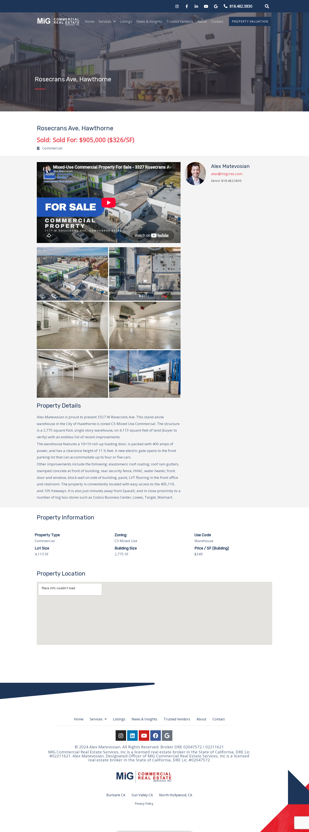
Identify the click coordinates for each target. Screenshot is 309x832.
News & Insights (149, 21)
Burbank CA (115, 795)
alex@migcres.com (226, 173)
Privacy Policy (144, 804)
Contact (217, 21)
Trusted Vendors (179, 21)
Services (105, 21)
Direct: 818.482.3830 (226, 180)
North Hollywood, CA (175, 795)
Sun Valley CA (142, 795)
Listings (126, 21)
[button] (267, 6)
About (202, 21)
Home (89, 21)
